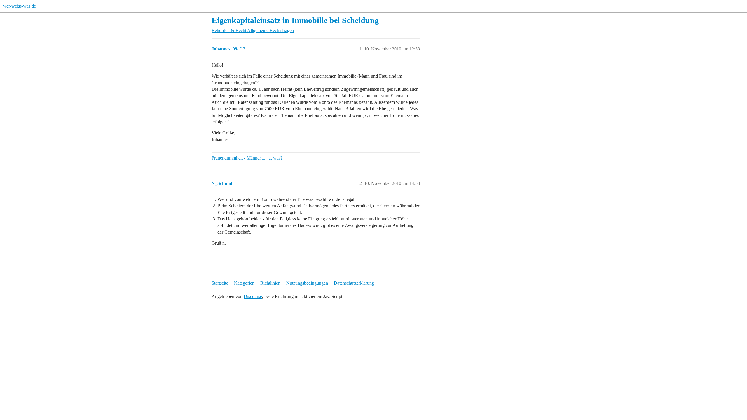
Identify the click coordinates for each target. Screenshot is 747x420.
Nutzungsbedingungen (307, 283)
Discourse (253, 296)
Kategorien (244, 283)
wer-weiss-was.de (19, 6)
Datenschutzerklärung (354, 283)
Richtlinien (270, 283)
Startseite (220, 283)
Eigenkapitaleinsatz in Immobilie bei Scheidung (295, 20)
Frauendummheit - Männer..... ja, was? (247, 157)
